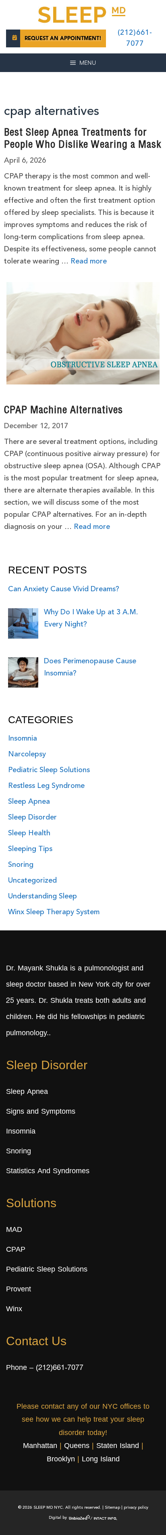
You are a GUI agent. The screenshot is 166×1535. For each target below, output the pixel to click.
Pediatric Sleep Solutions (49, 770)
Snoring (20, 864)
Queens (76, 1446)
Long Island (101, 1459)
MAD (14, 1230)
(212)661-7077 (59, 1368)
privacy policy (136, 1507)
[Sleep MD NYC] (83, 13)
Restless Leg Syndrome (46, 786)
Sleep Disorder (32, 817)
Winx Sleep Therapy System (54, 912)
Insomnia (22, 738)
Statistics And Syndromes (47, 1171)
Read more (89, 261)
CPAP (15, 1250)
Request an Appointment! (63, 38)
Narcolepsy (27, 754)
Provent (18, 1289)
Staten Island (117, 1446)
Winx (14, 1309)
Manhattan (40, 1446)
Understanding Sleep (42, 896)
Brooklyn (61, 1459)
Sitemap (112, 1507)
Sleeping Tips (30, 849)
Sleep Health (29, 833)
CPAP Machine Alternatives (63, 411)
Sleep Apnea (29, 801)
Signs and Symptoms (40, 1112)
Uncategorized (32, 880)
